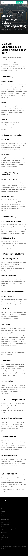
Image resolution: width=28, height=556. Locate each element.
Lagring (3, 513)
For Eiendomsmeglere (7, 522)
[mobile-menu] (25, 2)
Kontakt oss (4, 537)
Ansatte (3, 505)
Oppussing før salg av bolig (8, 529)
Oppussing (14, 29)
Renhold (3, 516)
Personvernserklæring (7, 540)
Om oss (3, 503)
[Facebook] (2, 553)
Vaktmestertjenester (6, 527)
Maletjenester (5, 524)
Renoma (3, 548)
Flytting (3, 511)
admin (2, 29)
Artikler (3, 535)
